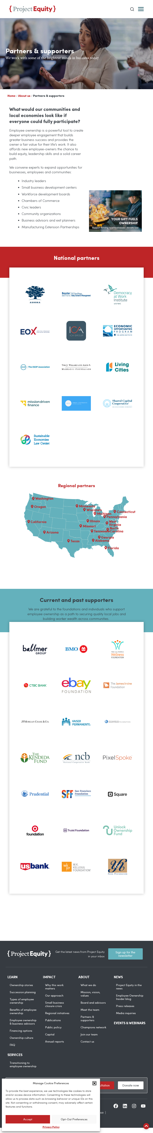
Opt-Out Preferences (74, 1119)
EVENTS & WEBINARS (129, 1022)
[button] (94, 1083)
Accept (27, 1119)
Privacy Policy (51, 1126)
